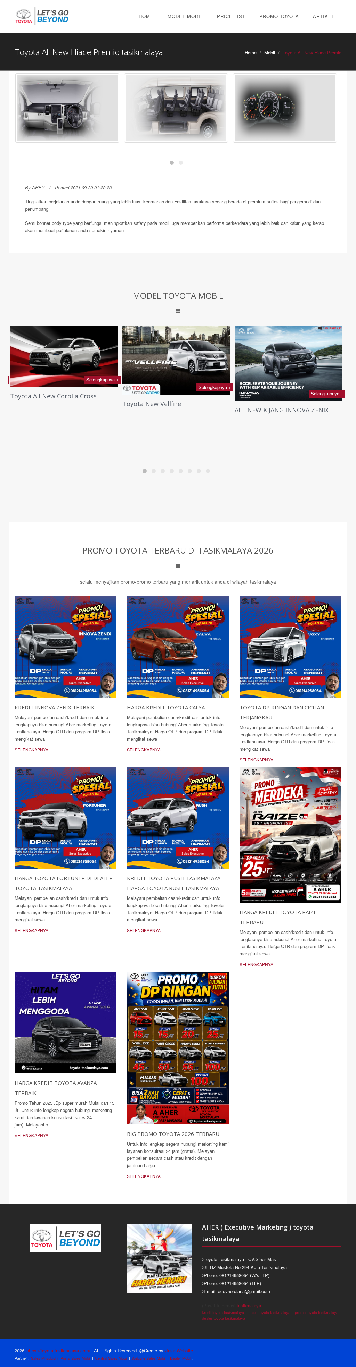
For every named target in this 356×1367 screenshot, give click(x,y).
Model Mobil (185, 16)
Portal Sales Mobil (75, 1358)
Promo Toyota (279, 16)
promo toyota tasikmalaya (316, 1312)
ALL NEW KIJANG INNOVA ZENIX (169, 410)
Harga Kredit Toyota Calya (166, 707)
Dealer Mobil (180, 1358)
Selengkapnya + (102, 387)
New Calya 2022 (258, 439)
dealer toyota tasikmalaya (223, 1318)
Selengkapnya (31, 749)
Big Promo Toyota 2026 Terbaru (173, 1133)
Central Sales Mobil (111, 1358)
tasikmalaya (249, 1305)
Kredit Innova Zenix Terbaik (55, 707)
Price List (231, 16)
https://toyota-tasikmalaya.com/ (58, 1350)
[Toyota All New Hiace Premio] (67, 108)
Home (146, 16)
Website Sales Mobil (148, 1358)
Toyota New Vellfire (39, 403)
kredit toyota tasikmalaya (223, 1312)
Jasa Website (179, 1350)
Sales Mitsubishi (44, 1358)
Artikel (323, 16)
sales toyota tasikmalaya (269, 1312)
